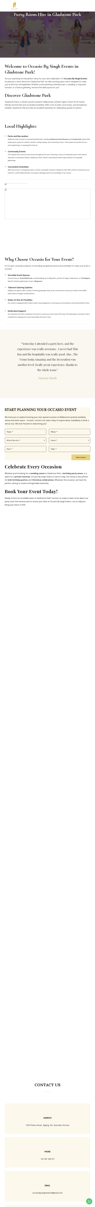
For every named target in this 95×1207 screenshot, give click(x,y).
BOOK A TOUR (20, 116)
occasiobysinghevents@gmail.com (47, 1193)
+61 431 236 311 (48, 1159)
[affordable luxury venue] (47, 183)
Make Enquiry (81, 457)
